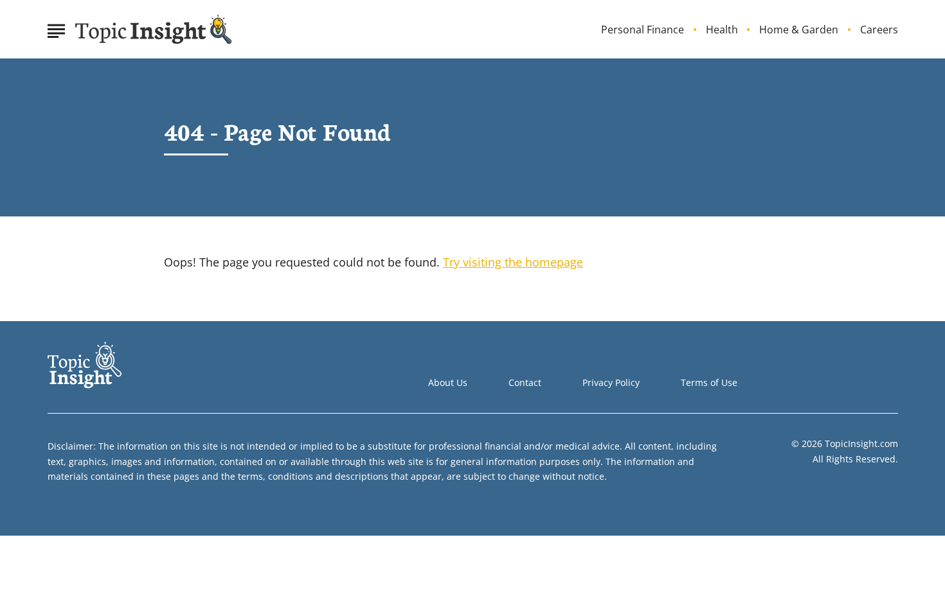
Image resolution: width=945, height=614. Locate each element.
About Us (447, 382)
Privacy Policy (611, 382)
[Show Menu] (56, 28)
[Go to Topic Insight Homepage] (153, 29)
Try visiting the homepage (513, 262)
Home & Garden (798, 30)
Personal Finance (642, 30)
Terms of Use (709, 382)
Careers (879, 30)
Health (722, 30)
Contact (525, 382)
